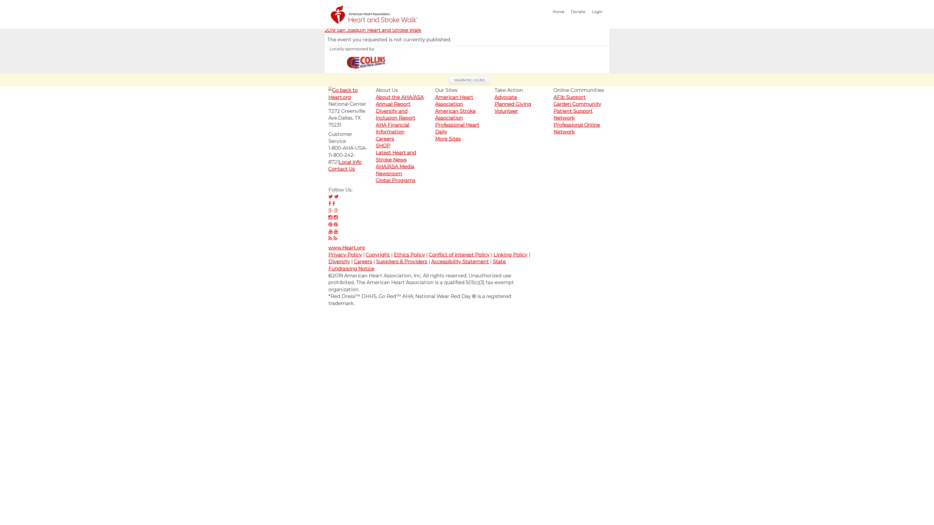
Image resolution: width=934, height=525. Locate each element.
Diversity (339, 261)
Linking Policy (511, 255)
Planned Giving (512, 104)
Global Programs (395, 180)
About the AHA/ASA (400, 97)
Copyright (378, 255)
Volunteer (506, 111)
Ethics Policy (409, 255)
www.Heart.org (346, 248)
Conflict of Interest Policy (459, 255)
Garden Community (577, 104)
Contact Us (341, 169)
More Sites (448, 139)
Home (559, 11)
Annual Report (393, 104)
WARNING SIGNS (469, 80)
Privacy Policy (345, 255)
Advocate (505, 97)
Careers (385, 139)
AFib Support (570, 97)
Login (597, 11)
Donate (578, 11)
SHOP (383, 146)
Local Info (350, 162)
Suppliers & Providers (401, 261)
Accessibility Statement (460, 261)
